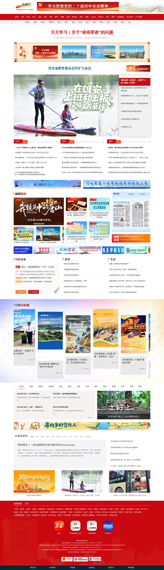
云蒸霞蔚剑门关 (126, 127)
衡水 (87, 22)
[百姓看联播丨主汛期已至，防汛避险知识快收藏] (54, 334)
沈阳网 (95, 509)
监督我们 (92, 567)
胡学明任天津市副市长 (71, 292)
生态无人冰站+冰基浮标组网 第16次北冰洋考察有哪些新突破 (82, 172)
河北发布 (129, 17)
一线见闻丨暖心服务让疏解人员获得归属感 (29, 167)
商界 (113, 17)
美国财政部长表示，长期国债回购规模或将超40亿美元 (126, 167)
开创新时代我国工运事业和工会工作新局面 (67, 38)
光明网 (34, 509)
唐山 (59, 22)
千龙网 (70, 512)
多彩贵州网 (34, 512)
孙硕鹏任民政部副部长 (71, 269)
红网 (21, 512)
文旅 (68, 17)
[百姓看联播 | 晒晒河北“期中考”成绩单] (26, 330)
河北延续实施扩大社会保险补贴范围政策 (124, 447)
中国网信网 (68, 509)
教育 (56, 17)
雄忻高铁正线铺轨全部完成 (120, 453)
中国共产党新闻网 (80, 509)
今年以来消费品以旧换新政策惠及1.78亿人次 (77, 147)
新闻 (17, 17)
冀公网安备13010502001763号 (115, 549)
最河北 (100, 17)
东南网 (122, 509)
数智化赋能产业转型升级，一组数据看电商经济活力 (79, 162)
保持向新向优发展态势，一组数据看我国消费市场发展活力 (81, 167)
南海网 (16, 512)
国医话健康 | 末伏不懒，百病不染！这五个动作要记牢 (127, 281)
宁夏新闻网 (53, 512)
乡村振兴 (88, 436)
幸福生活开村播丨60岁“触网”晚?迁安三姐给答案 (134, 89)
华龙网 (137, 509)
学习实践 (138, 17)
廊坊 (66, 22)
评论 (51, 17)
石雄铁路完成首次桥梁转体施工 (131, 111)
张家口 (43, 22)
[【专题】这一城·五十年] (131, 52)
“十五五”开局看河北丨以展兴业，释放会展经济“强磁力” (34, 147)
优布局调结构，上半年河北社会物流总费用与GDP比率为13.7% (36, 157)
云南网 (91, 512)
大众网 (116, 509)
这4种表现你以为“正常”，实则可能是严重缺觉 (124, 275)
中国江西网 (137, 512)
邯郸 (101, 22)
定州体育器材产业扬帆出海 (130, 119)
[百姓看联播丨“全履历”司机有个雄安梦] (137, 332)
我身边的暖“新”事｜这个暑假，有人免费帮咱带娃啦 (127, 460)
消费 (87, 17)
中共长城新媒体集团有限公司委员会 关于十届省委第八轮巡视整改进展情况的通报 (30, 173)
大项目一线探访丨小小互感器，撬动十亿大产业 (31, 162)
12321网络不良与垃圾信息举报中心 (77, 549)
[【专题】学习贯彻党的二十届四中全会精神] (45, 52)
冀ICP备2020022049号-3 (80, 545)
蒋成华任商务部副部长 (71, 275)
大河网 (110, 509)
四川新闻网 (77, 512)
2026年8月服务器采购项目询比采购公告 (133, 239)
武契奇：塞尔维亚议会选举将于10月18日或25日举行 (125, 147)
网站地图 (131, 567)
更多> (90, 417)
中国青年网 (59, 509)
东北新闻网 (103, 509)
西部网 (121, 512)
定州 (108, 22)
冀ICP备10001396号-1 (68, 545)
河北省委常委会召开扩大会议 (69, 68)
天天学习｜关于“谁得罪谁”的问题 (82, 32)
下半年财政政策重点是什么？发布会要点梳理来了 (78, 152)
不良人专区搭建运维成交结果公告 (131, 236)
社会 (34, 17)
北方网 (89, 509)
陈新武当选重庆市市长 (71, 264)
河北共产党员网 (101, 515)
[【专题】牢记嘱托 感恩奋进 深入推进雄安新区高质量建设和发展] (102, 52)
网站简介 (33, 567)
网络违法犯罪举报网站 (62, 549)
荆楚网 (26, 512)
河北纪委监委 (103, 549)
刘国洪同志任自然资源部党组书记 (75, 286)
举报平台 (111, 567)
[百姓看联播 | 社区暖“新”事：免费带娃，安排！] (82, 328)
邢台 (94, 22)
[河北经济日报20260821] (121, 213)
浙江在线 (144, 509)
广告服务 (72, 567)
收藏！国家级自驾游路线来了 (119, 264)
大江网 (28, 515)
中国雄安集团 (112, 515)
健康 (62, 17)
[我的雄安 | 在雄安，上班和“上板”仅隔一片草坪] (66, 106)
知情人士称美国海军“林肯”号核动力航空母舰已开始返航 (127, 162)
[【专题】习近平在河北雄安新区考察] (74, 52)
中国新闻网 (41, 509)
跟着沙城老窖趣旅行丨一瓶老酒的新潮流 (134, 103)
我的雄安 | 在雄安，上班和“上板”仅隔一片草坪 (133, 81)
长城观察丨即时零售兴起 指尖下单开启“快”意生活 (32, 152)
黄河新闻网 (130, 509)
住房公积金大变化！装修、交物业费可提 (123, 269)
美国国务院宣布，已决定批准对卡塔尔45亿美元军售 (125, 152)
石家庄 (27, 22)
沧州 (80, 22)
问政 (39, 17)
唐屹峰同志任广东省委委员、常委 (75, 281)
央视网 (28, 509)
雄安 (122, 22)
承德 (35, 22)
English (93, 17)
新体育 (74, 17)
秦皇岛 (51, 22)
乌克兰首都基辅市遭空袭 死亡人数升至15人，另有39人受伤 (128, 157)
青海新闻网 (62, 512)
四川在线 (105, 512)
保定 (73, 22)
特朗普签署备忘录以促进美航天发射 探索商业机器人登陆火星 (129, 172)
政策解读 (120, 17)
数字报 (116, 194)
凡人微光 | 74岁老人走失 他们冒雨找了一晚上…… (127, 466)
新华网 (22, 509)
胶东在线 (44, 515)
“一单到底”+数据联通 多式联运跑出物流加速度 (77, 157)
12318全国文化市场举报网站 (93, 549)
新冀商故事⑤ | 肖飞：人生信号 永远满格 (134, 95)
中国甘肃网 (67, 515)
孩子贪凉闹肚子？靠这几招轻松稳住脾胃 (123, 292)
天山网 (85, 512)
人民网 (16, 509)
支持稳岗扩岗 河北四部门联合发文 (122, 441)
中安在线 (98, 512)
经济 (45, 17)
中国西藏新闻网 (19, 515)
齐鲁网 (59, 515)
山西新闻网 (35, 515)
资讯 (81, 17)
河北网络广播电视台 (88, 515)
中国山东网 (52, 515)
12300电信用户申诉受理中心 (49, 549)
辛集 (115, 22)
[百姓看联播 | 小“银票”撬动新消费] (110, 334)
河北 (22, 17)
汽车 (107, 17)
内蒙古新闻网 (43, 512)
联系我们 (53, 567)
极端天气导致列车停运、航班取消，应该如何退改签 (126, 286)
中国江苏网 (128, 512)
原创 (28, 17)
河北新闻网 (76, 515)
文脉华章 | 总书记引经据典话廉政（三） (97, 38)
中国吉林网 (113, 512)
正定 (129, 22)
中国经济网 (50, 509)
